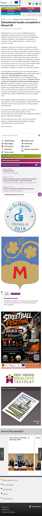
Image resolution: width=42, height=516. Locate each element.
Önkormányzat (10, 8)
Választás (10, 13)
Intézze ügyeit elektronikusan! (11, 160)
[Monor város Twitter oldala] (33, 4)
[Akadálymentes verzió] (29, 3)
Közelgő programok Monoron (11, 165)
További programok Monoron (14, 194)
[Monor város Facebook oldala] (37, 4)
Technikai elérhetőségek (8, 512)
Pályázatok (8, 149)
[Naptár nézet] (39, 165)
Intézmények (8, 146)
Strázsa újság (8, 152)
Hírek (30, 11)
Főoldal (5, 19)
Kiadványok (28, 143)
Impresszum (5, 507)
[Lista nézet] (36, 165)
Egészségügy (8, 143)
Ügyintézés (30, 8)
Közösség (10, 11)
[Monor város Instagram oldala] (40, 4)
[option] (21, 455)
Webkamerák (29, 141)
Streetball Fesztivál (8, 171)
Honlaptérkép (5, 509)
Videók (26, 146)
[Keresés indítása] (39, 135)
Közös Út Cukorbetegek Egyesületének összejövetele (18, 188)
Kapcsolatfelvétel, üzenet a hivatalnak (13, 156)
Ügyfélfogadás (9, 141)
